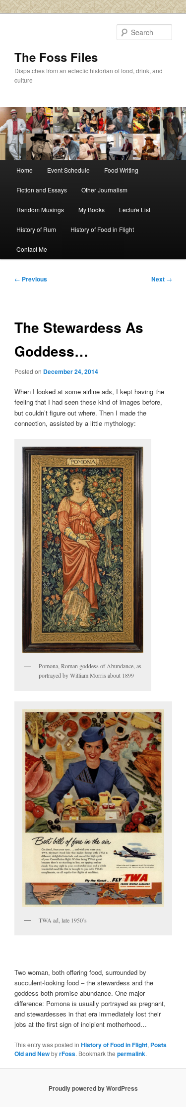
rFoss (67, 1053)
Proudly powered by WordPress (93, 1088)
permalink (131, 1053)
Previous (30, 279)
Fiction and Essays (41, 189)
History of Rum (36, 229)
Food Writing (121, 170)
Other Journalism (104, 189)
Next (161, 279)
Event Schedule (68, 170)
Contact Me (31, 249)
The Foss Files (56, 56)
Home (24, 170)
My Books (91, 209)
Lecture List (134, 209)
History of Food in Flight (102, 229)
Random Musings (40, 209)
